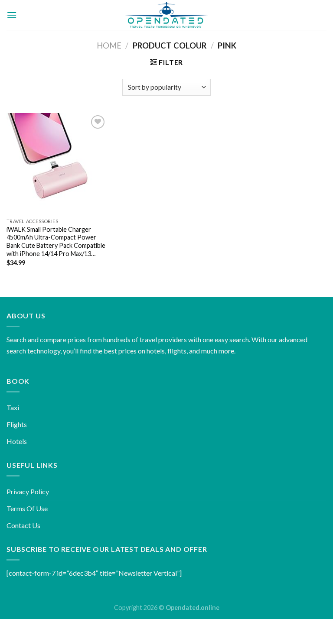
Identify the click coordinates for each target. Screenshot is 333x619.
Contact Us (23, 525)
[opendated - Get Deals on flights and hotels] (166, 15)
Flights (17, 424)
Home (109, 45)
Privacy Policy (28, 491)
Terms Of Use (27, 508)
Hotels (17, 441)
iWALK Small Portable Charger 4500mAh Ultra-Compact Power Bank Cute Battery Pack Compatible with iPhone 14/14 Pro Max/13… (56, 241)
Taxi (13, 407)
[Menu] (12, 15)
